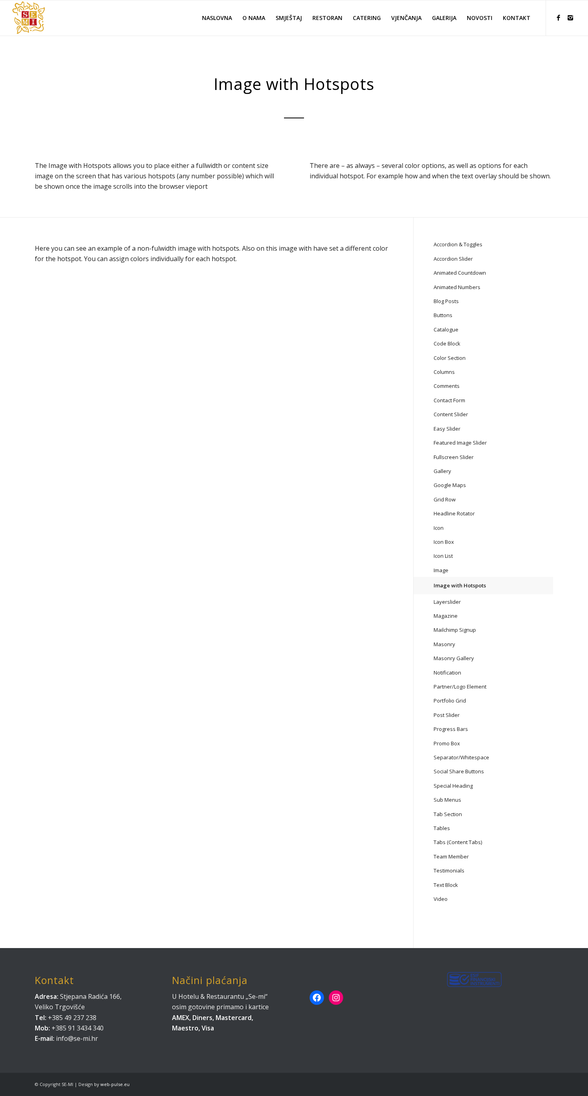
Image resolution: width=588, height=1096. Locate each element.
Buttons (443, 315)
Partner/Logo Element (460, 686)
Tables (442, 828)
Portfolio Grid (450, 700)
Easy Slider (447, 428)
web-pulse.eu (115, 1084)
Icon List (443, 555)
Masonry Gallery (454, 658)
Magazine (446, 615)
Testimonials (449, 870)
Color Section (450, 357)
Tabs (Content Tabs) (458, 842)
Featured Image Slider (460, 442)
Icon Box (444, 541)
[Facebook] (558, 18)
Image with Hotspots (460, 585)
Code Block (447, 343)
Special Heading (453, 785)
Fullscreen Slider (454, 457)
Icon (439, 527)
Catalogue (446, 329)
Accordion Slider (453, 258)
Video (441, 898)
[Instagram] (570, 18)
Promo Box (447, 743)
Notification (447, 672)
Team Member (451, 856)
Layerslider (447, 601)
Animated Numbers (457, 287)
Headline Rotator (454, 513)
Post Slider (447, 715)
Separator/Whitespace (461, 757)
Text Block (446, 884)
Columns (444, 371)
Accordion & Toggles (458, 244)
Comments (447, 385)
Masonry (444, 644)
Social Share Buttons (459, 771)
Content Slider (451, 414)
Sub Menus (447, 799)
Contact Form (449, 400)
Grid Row (445, 499)
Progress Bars (451, 729)
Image (441, 570)
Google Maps (450, 485)
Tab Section (448, 814)
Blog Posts (446, 301)
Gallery (442, 471)
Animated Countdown (460, 272)
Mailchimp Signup (455, 629)
